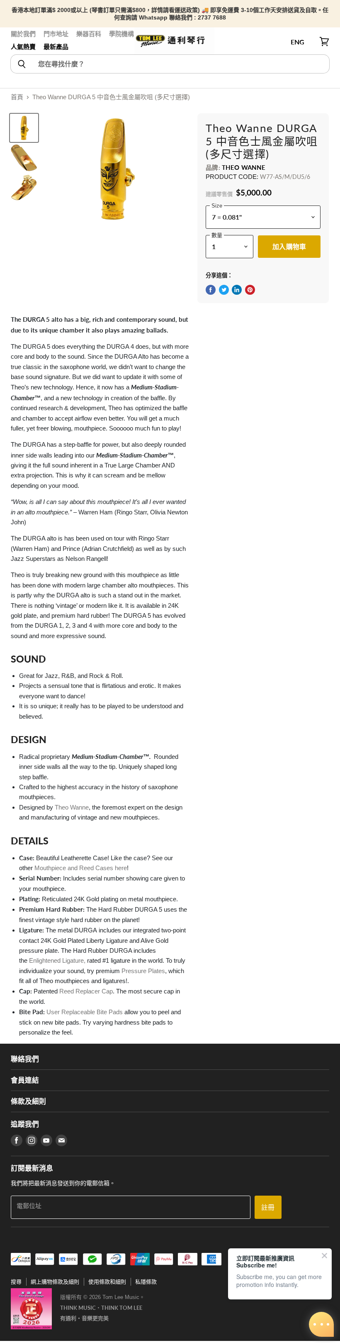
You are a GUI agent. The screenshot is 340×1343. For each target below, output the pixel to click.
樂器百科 (88, 33)
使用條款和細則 (107, 1282)
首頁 (17, 96)
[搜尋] (21, 63)
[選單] (15, 41)
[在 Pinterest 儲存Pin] (250, 290)
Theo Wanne (72, 807)
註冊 (267, 1207)
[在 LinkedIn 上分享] (237, 290)
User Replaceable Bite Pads (84, 1011)
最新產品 (56, 46)
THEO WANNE (244, 167)
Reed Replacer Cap (86, 991)
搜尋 (16, 1282)
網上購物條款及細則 (55, 1282)
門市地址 (56, 33)
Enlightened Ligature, (58, 960)
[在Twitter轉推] (224, 290)
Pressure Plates (143, 970)
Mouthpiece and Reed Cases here (80, 867)
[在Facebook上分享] (211, 290)
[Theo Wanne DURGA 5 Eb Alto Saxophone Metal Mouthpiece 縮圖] (24, 128)
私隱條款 (146, 1282)
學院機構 (121, 33)
